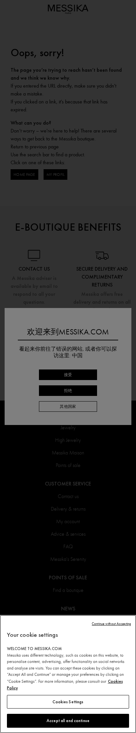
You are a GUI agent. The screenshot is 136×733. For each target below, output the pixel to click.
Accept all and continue (68, 720)
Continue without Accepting (111, 624)
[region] (68, 674)
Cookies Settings (67, 702)
